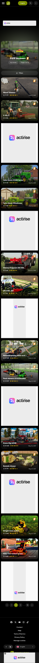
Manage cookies (19, 640)
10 (27, 605)
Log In (22, 3)
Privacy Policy (19, 637)
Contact (19, 627)
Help (19, 630)
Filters (21, 73)
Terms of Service (19, 634)
